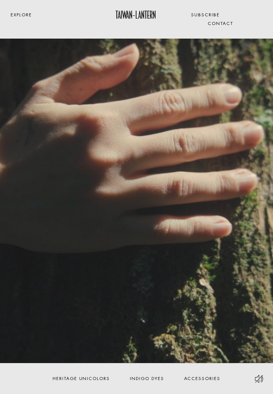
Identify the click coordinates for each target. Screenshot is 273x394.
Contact (220, 23)
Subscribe (205, 15)
